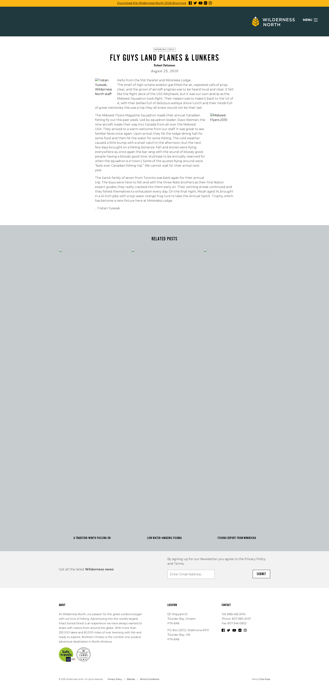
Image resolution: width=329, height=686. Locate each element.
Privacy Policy (115, 679)
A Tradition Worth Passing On (92, 538)
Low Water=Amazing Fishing (164, 538)
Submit (261, 574)
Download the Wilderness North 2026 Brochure (151, 3)
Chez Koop (264, 679)
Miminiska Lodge (164, 49)
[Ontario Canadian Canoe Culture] (83, 654)
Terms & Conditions (149, 679)
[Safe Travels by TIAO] (67, 654)
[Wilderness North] (273, 21)
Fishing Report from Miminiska (237, 538)
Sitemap (131, 679)
